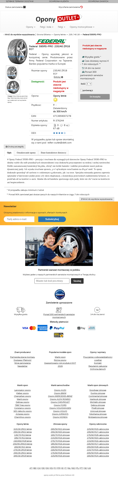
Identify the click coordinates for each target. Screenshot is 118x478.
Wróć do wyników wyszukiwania (20, 34)
